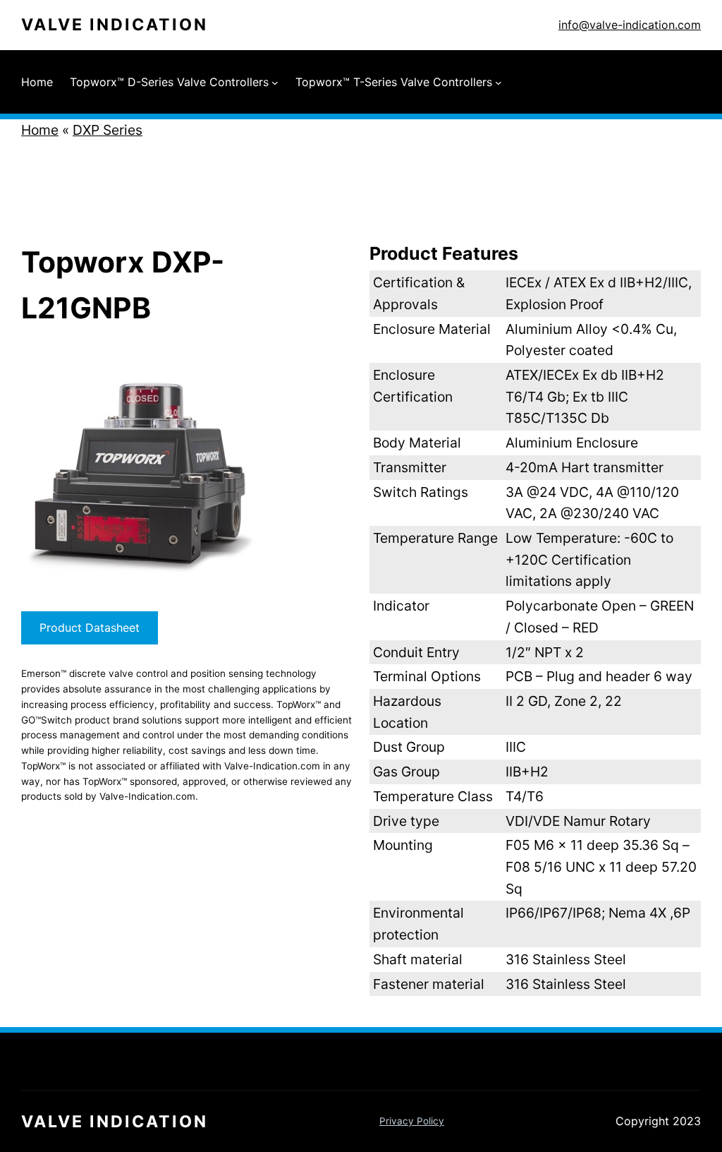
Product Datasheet (89, 627)
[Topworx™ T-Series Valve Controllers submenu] (498, 81)
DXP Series (107, 129)
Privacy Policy (411, 1121)
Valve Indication (114, 25)
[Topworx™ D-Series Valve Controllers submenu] (275, 81)
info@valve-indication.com (629, 25)
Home (40, 129)
